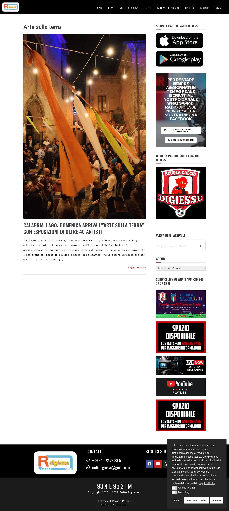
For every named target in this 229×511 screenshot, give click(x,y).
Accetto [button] (216, 500)
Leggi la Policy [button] (207, 483)
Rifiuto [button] (177, 500)
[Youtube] (158, 464)
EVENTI (148, 8)
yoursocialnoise (121, 505)
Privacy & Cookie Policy (114, 501)
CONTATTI (219, 8)
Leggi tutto (136, 267)
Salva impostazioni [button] (196, 500)
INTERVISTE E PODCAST (168, 8)
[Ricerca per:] (180, 246)
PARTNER (204, 8)
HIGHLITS (189, 8)
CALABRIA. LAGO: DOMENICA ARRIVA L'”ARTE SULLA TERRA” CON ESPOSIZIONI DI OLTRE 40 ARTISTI (83, 228)
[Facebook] (149, 464)
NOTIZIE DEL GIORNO (129, 8)
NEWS (111, 8)
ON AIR (99, 8)
